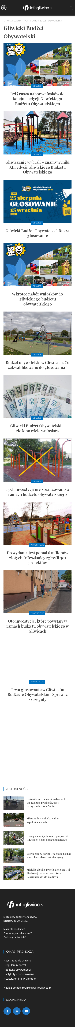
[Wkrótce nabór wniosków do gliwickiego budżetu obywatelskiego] (37, 264)
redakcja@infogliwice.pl (36, 987)
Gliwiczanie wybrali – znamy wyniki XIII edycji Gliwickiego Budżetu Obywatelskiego (37, 167)
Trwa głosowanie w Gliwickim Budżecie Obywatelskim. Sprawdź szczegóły (38, 694)
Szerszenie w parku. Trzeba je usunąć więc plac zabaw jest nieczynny (49, 855)
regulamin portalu (16, 965)
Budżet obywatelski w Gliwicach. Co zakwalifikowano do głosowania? (37, 365)
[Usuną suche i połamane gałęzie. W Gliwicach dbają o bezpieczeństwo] (13, 838)
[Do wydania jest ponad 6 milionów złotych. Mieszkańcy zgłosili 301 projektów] (37, 523)
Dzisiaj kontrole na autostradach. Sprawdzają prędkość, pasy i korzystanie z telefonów (46, 802)
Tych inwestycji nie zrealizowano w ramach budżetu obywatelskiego (37, 492)
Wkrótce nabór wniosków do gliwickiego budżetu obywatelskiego (37, 298)
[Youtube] (26, 1011)
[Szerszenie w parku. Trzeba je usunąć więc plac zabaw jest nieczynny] (13, 855)
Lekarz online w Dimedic (20, 978)
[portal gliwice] (37, 904)
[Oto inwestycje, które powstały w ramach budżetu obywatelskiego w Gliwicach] (37, 592)
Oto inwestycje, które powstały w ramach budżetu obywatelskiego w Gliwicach (37, 625)
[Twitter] (17, 1011)
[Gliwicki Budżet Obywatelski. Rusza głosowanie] (37, 201)
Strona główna (12, 21)
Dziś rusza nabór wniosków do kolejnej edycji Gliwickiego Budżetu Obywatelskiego (37, 98)
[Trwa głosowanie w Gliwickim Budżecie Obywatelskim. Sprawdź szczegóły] (37, 660)
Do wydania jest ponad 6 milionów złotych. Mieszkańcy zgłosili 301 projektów (37, 557)
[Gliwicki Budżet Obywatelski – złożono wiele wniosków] (37, 396)
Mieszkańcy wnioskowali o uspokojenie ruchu (43, 820)
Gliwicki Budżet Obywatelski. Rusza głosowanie (37, 233)
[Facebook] (7, 1011)
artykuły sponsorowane (19, 974)
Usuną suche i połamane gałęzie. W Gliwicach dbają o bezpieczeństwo (47, 837)
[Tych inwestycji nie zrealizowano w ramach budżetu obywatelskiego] (37, 460)
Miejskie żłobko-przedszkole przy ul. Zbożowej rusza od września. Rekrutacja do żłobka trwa (48, 873)
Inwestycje (37, 545)
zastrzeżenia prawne (18, 960)
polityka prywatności (18, 969)
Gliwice (37, 86)
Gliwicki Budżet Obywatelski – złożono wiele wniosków (37, 428)
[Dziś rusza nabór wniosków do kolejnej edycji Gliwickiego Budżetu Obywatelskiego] (37, 64)
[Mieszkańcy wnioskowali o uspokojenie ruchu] (13, 820)
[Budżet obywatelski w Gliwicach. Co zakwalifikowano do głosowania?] (37, 333)
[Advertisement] (37, 746)
